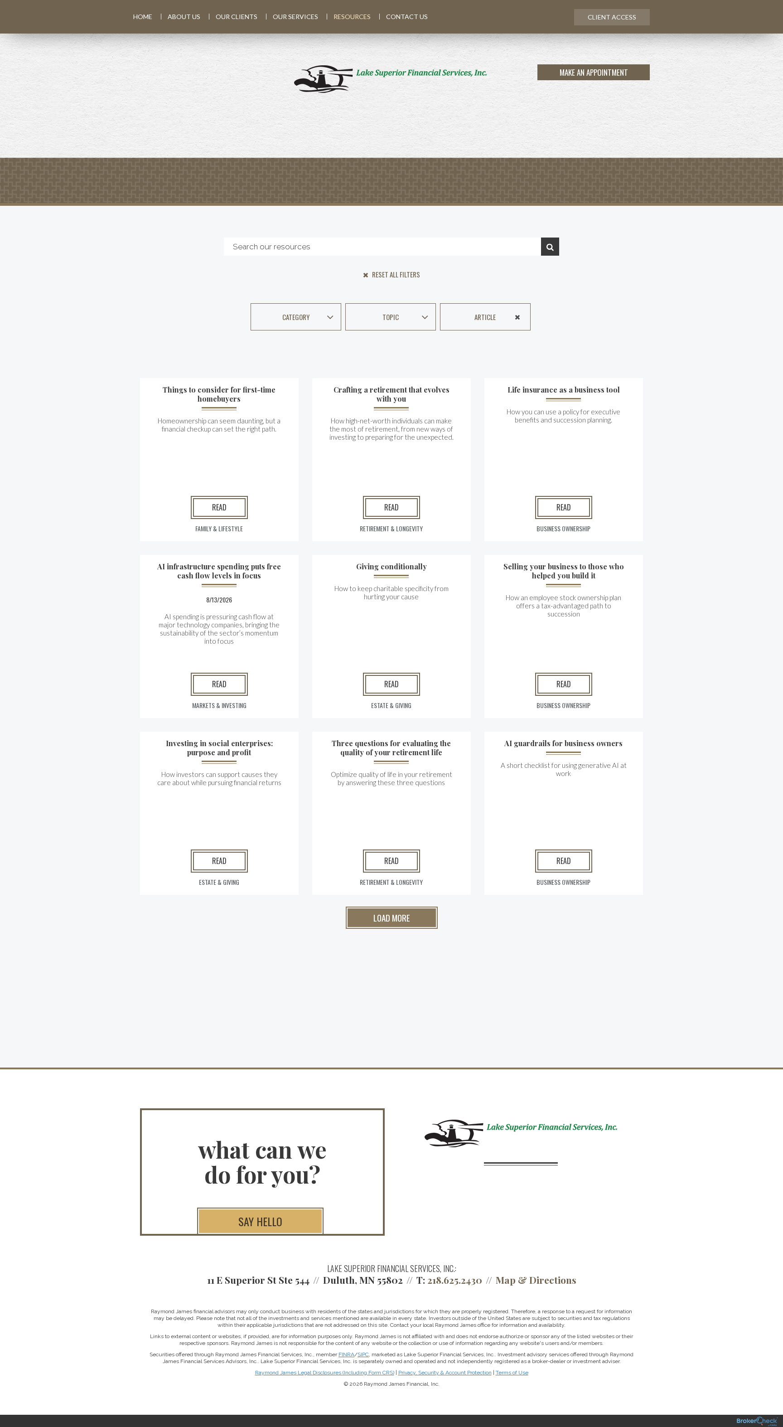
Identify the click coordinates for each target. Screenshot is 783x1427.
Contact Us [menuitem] (407, 16)
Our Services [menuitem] (295, 16)
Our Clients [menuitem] (236, 16)
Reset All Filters (395, 274)
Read (219, 507)
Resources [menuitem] (352, 16)
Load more (391, 917)
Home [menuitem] (142, 16)
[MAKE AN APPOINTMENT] (648, 79)
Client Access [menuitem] (612, 17)
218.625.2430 (454, 1279)
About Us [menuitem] (184, 16)
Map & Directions (536, 1279)
